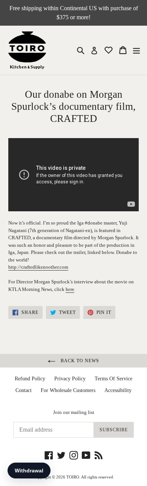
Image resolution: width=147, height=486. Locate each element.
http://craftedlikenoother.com (38, 267)
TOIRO (72, 477)
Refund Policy (30, 378)
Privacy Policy (70, 378)
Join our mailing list (73, 412)
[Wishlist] (109, 49)
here (70, 289)
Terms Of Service (113, 378)
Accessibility (118, 390)
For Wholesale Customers (68, 390)
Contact (23, 390)
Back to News (79, 360)
